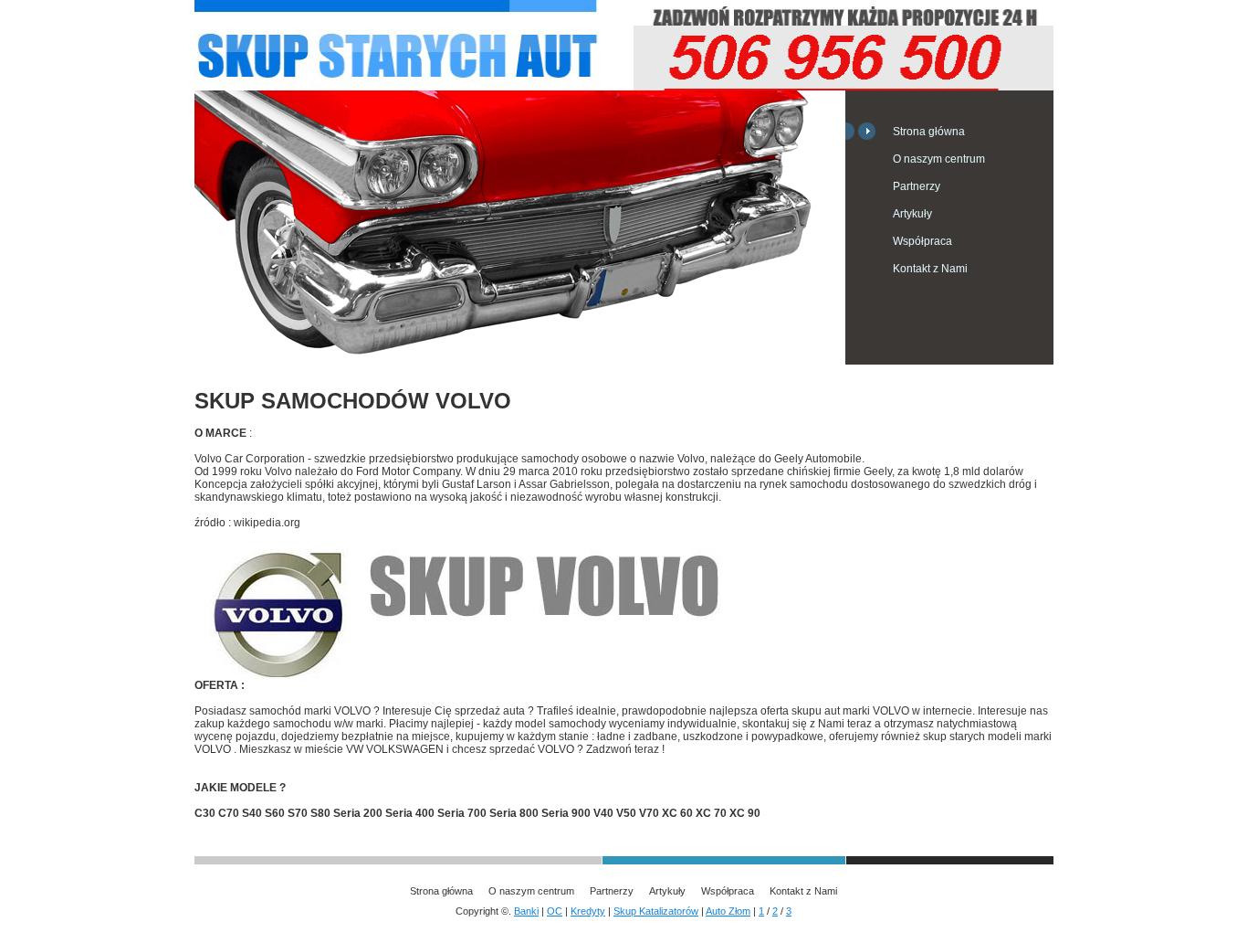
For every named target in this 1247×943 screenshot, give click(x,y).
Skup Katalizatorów (655, 911)
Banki (526, 911)
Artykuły (912, 213)
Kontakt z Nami (930, 268)
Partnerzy (916, 186)
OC (554, 911)
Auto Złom (728, 911)
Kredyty (588, 911)
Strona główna (929, 131)
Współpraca (922, 241)
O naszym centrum (939, 159)
